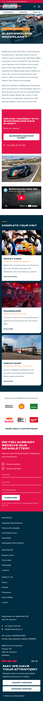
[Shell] (21, 406)
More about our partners (21, 429)
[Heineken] (34, 406)
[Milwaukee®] (34, 419)
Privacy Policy (28, 503)
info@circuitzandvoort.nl (13, 629)
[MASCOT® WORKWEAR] (9, 406)
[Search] (34, 6)
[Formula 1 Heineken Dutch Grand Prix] (21, 419)
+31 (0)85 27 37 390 (15, 145)
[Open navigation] (39, 6)
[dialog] (21, 681)
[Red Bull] (9, 419)
